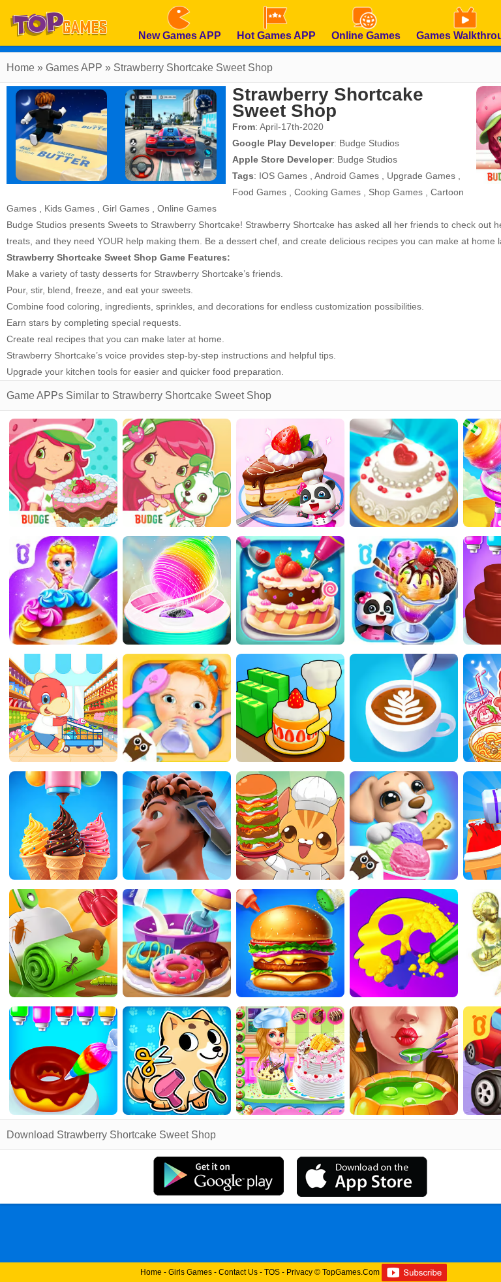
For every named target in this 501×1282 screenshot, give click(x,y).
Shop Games (396, 192)
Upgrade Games (421, 175)
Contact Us (238, 1272)
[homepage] (58, 4)
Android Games (346, 175)
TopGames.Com (351, 1272)
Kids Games (69, 208)
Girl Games (125, 208)
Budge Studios (369, 143)
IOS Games (283, 175)
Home (21, 67)
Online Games (187, 208)
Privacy (299, 1272)
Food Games (259, 192)
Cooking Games (327, 192)
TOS (272, 1272)
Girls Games (190, 1272)
